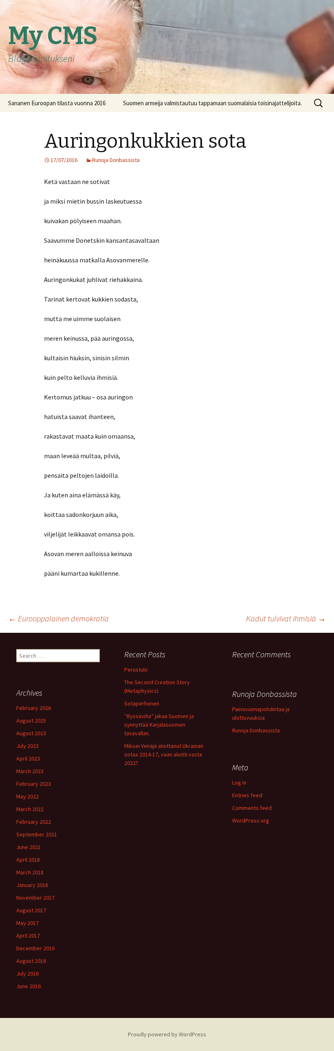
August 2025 (31, 720)
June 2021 (28, 847)
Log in (239, 782)
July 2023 (27, 745)
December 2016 (35, 948)
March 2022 (30, 809)
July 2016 (27, 973)
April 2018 (28, 859)
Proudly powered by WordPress (167, 1034)
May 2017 (27, 923)
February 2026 (33, 708)
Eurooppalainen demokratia (58, 618)
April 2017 (28, 935)
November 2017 (35, 897)
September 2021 (36, 834)
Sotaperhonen (141, 703)
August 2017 (31, 910)
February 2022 (33, 821)
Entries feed (247, 795)
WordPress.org (250, 820)
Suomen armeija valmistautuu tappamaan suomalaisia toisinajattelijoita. (212, 103)
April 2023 (28, 758)
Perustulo (136, 669)
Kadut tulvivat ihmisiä (286, 618)
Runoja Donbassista (116, 160)
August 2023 (31, 733)
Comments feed (252, 808)
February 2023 (33, 783)
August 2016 (31, 961)
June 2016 (28, 986)
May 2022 (27, 796)
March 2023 (30, 771)
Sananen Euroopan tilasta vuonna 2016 (56, 103)
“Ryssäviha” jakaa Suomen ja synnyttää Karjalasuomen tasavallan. (159, 724)
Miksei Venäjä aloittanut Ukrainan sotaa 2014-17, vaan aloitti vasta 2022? (163, 754)
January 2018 (32, 885)
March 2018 (30, 872)
